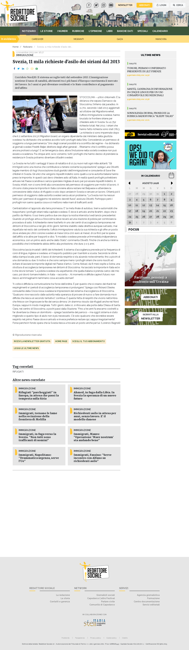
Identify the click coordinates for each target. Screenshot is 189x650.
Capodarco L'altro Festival (101, 598)
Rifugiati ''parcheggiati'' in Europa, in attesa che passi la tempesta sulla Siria (39, 395)
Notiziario (29, 31)
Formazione (153, 598)
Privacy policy (95, 638)
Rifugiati (18, 371)
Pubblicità (65, 638)
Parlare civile (108, 601)
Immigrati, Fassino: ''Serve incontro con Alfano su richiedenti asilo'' (92, 458)
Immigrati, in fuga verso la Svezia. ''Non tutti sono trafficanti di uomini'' (37, 437)
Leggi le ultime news (26, 348)
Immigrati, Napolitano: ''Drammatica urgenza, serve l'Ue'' (39, 458)
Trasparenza (80, 638)
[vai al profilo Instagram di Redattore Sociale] (104, 5)
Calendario (160, 31)
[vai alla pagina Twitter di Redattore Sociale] (96, 5)
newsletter (125, 5)
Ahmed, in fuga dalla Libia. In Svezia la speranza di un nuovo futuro (95, 395)
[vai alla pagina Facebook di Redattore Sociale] (89, 5)
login (162, 5)
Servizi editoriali (151, 604)
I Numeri (62, 31)
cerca (179, 5)
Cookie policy (111, 638)
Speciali (142, 31)
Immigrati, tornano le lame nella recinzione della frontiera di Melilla (38, 416)
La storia (65, 598)
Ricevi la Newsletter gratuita (32, 341)
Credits (125, 638)
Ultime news (151, 55)
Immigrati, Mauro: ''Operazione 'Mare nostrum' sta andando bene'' (94, 437)
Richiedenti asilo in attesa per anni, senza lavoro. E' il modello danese (95, 416)
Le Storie (46, 31)
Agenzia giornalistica (148, 595)
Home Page (61, 341)
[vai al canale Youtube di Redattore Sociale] (111, 5)
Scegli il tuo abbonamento (88, 341)
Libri (110, 31)
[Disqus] (66, 512)
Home (16, 46)
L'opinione (95, 31)
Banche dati (125, 31)
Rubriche (78, 31)
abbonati (144, 5)
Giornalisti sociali (105, 595)
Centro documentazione (147, 601)
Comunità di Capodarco (102, 604)
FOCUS (133, 229)
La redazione (63, 595)
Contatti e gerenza (60, 601)
